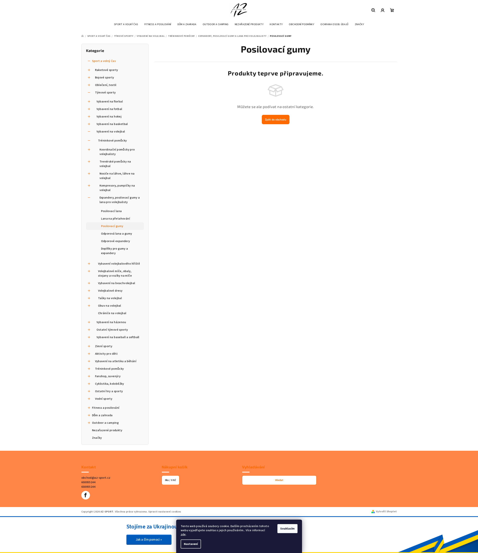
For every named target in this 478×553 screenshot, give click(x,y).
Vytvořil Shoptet (386, 511)
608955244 (88, 482)
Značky (97, 438)
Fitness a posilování (105, 408)
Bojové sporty (104, 77)
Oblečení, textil (105, 85)
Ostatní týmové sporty (112, 330)
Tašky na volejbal (110, 298)
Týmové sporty (105, 92)
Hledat (279, 480)
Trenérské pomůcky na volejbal (115, 164)
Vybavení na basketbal (112, 124)
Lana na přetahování (115, 219)
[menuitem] (126, 24)
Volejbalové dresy (110, 291)
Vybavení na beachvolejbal (116, 283)
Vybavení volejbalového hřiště (119, 264)
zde (183, 534)
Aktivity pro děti (106, 354)
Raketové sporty (106, 70)
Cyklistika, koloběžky (109, 384)
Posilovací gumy (112, 226)
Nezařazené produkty (107, 430)
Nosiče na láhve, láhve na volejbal (117, 176)
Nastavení (191, 544)
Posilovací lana (111, 211)
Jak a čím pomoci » (149, 539)
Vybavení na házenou (111, 322)
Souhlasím (287, 529)
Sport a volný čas (104, 61)
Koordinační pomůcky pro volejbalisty (117, 151)
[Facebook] (85, 495)
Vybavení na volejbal (111, 131)
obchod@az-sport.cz (95, 478)
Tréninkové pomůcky (112, 140)
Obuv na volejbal (109, 306)
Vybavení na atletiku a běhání (116, 361)
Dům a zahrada (102, 415)
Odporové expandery (115, 241)
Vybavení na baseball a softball (118, 337)
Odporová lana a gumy (116, 234)
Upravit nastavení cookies (164, 512)
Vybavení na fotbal (109, 109)
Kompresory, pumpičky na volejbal (117, 188)
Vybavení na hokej (109, 116)
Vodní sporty (104, 399)
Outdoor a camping (105, 423)
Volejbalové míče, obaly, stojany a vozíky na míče (115, 273)
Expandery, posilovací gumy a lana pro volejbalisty (120, 200)
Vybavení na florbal (110, 101)
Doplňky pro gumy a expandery (114, 251)
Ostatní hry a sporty (109, 391)
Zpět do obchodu (275, 119)
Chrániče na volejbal (112, 313)
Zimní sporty (104, 346)
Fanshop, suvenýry (108, 376)
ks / (170, 480)
